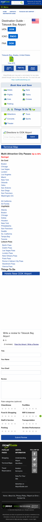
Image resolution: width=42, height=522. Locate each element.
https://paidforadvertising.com (20, 80)
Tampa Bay (5, 236)
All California (6, 201)
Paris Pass (6, 258)
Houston (4, 220)
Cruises (28, 99)
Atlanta (4, 210)
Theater (10, 123)
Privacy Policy (21, 496)
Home (5, 11)
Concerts (10, 118)
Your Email (5, 368)
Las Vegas (5, 169)
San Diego (5, 190)
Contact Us (21, 498)
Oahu (3, 185)
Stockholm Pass (8, 263)
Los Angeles (6, 174)
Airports (13, 11)
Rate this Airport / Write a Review (26, 344)
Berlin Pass (6, 245)
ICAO (4, 36)
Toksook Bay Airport (26, 11)
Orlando (4, 182)
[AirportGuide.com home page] (5, 2)
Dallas (3, 218)
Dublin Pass (7, 247)
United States (24, 55)
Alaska (15, 55)
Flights (10, 94)
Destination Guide (9, 13)
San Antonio (6, 187)
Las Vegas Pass (8, 250)
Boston (4, 164)
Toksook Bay (7, 55)
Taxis (27, 90)
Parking (10, 103)
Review (4, 379)
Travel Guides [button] (33, 68)
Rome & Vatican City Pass (12, 261)
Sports (28, 118)
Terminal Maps (7, 463)
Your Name (5, 359)
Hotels (9, 90)
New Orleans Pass (9, 255)
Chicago (4, 166)
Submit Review (21, 437)
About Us (12, 496)
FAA (4, 43)
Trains (28, 94)
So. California (6, 234)
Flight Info (21, 68)
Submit (32, 137)
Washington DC (7, 195)
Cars (9, 99)
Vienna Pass (7, 266)
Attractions (11, 114)
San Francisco (7, 193)
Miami (3, 177)
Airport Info (9, 68)
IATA (4, 29)
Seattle (4, 231)
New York (5, 180)
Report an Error (32, 496)
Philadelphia (6, 226)
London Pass (7, 253)
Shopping (5, 458)
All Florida (5, 203)
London (4, 172)
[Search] (21, 3)
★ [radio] (2, 408)
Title (2, 351)
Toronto (4, 239)
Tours (27, 114)
